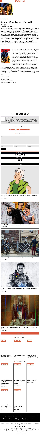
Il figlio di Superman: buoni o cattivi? (20, 356)
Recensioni (4, 19)
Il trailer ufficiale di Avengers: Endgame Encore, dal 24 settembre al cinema (19, 289)
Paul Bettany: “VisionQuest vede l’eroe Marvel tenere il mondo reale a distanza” (19, 328)
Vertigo (12, 129)
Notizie (3, 340)
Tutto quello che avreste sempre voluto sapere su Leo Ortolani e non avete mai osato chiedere (7, 382)
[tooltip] (17, 114)
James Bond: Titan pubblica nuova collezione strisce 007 (15, 224)
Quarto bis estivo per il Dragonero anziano (32, 380)
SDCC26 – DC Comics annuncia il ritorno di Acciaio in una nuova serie (32, 356)
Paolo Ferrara (18, 409)
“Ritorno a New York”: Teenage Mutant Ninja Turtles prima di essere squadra (19, 381)
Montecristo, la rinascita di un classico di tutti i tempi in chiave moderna (7, 407)
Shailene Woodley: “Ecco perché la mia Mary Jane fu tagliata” (17, 257)
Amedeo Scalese (18, 385)
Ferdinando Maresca (12, 26)
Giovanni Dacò (30, 382)
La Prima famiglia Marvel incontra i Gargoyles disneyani (19, 406)
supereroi (27, 129)
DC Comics (19, 129)
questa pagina (36, 418)
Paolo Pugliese (5, 411)
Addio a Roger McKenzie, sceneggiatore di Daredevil (6, 356)
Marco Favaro (4, 386)
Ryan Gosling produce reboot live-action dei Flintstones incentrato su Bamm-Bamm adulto (19, 196)
